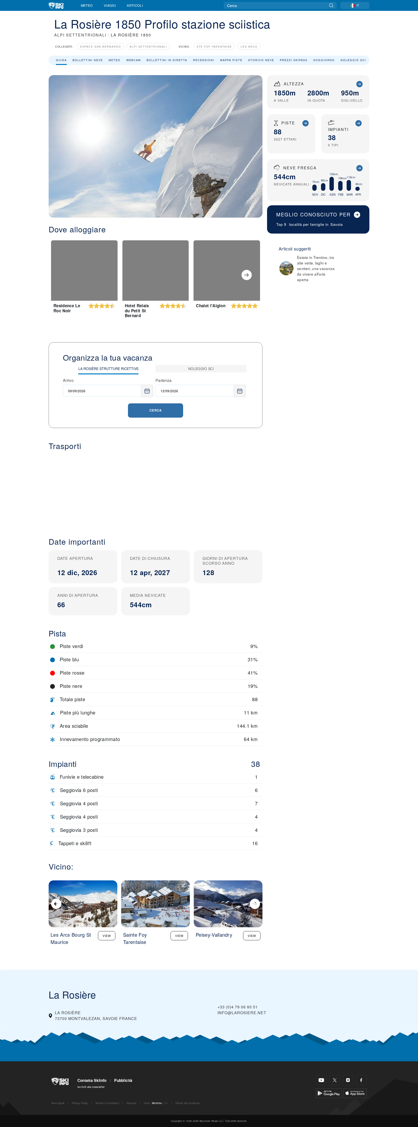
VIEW (107, 936)
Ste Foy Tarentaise (214, 46)
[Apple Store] (354, 1092)
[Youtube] (321, 1080)
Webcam (133, 60)
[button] (155, 490)
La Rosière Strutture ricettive (108, 368)
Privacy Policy (80, 1103)
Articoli (135, 5)
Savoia (336, 224)
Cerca (155, 410)
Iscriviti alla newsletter (91, 1087)
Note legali (58, 1103)
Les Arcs (249, 46)
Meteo (87, 5)
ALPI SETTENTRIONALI (80, 35)
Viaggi (110, 5)
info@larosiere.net (241, 1012)
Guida (61, 60)
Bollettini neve (88, 60)
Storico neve (261, 60)
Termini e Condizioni (107, 1103)
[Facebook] (361, 1080)
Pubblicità (123, 1080)
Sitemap (131, 1103)
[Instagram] (348, 1080)
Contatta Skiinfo (92, 1080)
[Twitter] (334, 1080)
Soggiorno (324, 60)
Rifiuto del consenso (188, 1103)
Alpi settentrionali (148, 46)
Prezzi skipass (293, 60)
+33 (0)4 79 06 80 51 (237, 1007)
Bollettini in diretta (167, 60)
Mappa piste (231, 60)
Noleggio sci (353, 60)
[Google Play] (329, 1092)
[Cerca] (331, 5)
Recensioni (203, 60)
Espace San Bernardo (100, 46)
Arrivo (68, 380)
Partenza (164, 380)
